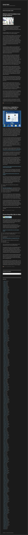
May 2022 (5, 332)
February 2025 (6, 299)
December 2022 (6, 325)
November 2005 (6, 522)
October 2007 (5, 500)
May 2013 (5, 441)
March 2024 (5, 310)
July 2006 (5, 514)
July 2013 (5, 439)
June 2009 (5, 484)
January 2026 (5, 288)
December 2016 (6, 398)
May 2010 (5, 476)
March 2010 (5, 478)
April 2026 (5, 285)
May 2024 (5, 308)
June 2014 (5, 429)
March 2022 (5, 334)
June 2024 (5, 307)
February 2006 (6, 519)
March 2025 (5, 298)
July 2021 (5, 342)
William (5, 210)
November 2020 (6, 350)
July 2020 (5, 354)
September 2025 (6, 292)
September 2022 (6, 328)
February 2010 (6, 479)
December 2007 (6, 498)
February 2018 (6, 384)
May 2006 (5, 516)
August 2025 (5, 293)
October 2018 (5, 376)
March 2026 (5, 286)
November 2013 (6, 435)
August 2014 (5, 427)
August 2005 (5, 525)
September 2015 (6, 414)
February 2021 (6, 347)
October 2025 (5, 291)
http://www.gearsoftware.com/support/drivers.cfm (11, 238)
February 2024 (6, 311)
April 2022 (5, 333)
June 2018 (5, 380)
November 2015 (6, 412)
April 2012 (5, 455)
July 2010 (5, 474)
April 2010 (5, 477)
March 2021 (5, 346)
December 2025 (6, 289)
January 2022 (5, 336)
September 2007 (6, 501)
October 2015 (5, 413)
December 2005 (6, 521)
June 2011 (5, 464)
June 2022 (5, 331)
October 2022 (5, 327)
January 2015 (5, 422)
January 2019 (5, 373)
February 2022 (6, 335)
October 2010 (5, 471)
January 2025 (5, 300)
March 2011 (5, 467)
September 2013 (6, 437)
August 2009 (5, 482)
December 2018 (6, 374)
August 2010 (5, 473)
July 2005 (5, 526)
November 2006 (6, 510)
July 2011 (5, 463)
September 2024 (6, 304)
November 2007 (6, 499)
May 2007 (5, 504)
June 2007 (5, 503)
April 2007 (5, 505)
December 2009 (6, 480)
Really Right (6, 4)
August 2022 (5, 329)
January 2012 (5, 457)
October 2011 (5, 460)
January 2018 (5, 385)
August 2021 (5, 341)
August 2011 (5, 462)
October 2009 (5, 481)
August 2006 (5, 513)
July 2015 (5, 416)
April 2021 (5, 345)
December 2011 (6, 458)
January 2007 (5, 508)
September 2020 (6, 352)
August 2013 (5, 438)
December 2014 (6, 423)
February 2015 (6, 421)
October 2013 (5, 436)
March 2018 (5, 383)
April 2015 (5, 419)
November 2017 (6, 387)
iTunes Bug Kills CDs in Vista (12, 214)
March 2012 (5, 456)
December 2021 (6, 337)
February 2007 (6, 507)
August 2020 (5, 353)
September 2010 (6, 472)
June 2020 (5, 355)
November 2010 (6, 470)
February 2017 (6, 396)
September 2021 (6, 340)
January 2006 (5, 520)
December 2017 (6, 386)
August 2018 (5, 378)
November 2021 (6, 338)
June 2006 (5, 515)
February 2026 (6, 287)
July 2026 (5, 282)
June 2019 (5, 368)
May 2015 (5, 418)
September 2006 (6, 512)
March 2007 (5, 506)
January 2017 (5, 397)
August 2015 (5, 415)
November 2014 (6, 424)
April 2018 (5, 382)
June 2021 (5, 343)
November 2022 (6, 326)
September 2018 (6, 377)
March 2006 (5, 518)
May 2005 (5, 528)
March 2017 (5, 395)
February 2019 (6, 372)
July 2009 (5, 483)
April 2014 (5, 430)
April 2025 (5, 297)
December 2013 (6, 434)
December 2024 (6, 301)
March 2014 (5, 431)
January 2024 (5, 312)
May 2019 (5, 369)
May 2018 (5, 381)
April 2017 (5, 394)
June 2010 (5, 475)
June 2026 (5, 283)
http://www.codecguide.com (7, 187)
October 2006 (5, 511)
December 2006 (6, 509)
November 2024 (6, 302)
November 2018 (6, 375)
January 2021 (5, 348)
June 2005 (5, 527)
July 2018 (5, 379)
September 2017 (6, 389)
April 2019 (5, 370)
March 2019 (5, 371)
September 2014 (6, 426)
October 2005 (5, 523)
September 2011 (6, 461)
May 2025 (5, 296)
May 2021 (5, 344)
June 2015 (5, 417)
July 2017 (5, 391)
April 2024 (5, 309)
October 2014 (5, 425)
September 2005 (6, 524)
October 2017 (5, 388)
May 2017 (5, 393)
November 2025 (6, 290)
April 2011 (5, 466)
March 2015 (5, 420)
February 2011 (6, 468)
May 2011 (5, 465)
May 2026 (5, 284)
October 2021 (5, 339)
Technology (13, 210)
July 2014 (5, 428)
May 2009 (5, 485)
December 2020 (6, 349)
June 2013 (5, 440)
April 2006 (5, 517)
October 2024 (5, 303)
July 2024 (5, 306)
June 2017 (5, 392)
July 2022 (5, 330)
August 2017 (5, 390)
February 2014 (6, 432)
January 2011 (5, 469)
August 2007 (5, 502)
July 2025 (5, 294)
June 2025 (5, 295)
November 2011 (6, 459)
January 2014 (5, 433)
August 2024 (5, 305)
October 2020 (5, 351)
